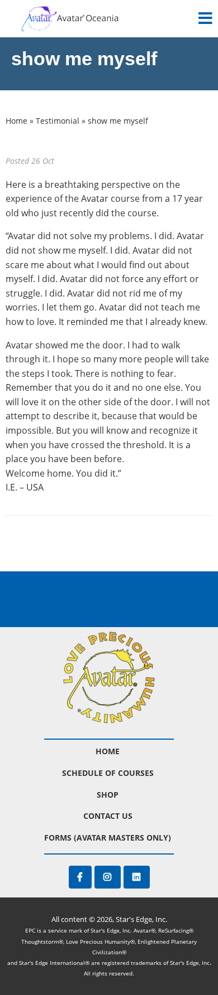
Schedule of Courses (108, 773)
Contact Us (107, 815)
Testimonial (57, 120)
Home (16, 120)
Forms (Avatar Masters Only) (107, 837)
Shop (108, 794)
